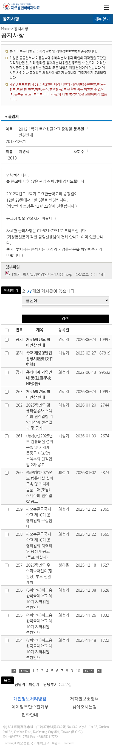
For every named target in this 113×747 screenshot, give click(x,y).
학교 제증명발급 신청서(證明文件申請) (39, 359)
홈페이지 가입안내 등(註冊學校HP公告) (39, 378)
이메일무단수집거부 (30, 707)
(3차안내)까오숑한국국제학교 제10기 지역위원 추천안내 (39, 649)
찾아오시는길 (84, 707)
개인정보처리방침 (29, 699)
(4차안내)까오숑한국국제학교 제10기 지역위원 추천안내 (39, 624)
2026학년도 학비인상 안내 (38, 342)
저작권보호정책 (84, 699)
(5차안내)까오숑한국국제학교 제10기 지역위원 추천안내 (39, 599)
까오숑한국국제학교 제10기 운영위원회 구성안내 (39, 518)
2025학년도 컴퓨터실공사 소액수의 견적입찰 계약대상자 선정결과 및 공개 (39, 416)
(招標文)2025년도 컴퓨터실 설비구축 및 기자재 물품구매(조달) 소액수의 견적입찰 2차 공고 (39, 450)
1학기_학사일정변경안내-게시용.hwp (41, 274)
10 (78, 670)
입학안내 (30, 715)
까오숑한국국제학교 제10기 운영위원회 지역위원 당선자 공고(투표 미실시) (39, 545)
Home (5, 29)
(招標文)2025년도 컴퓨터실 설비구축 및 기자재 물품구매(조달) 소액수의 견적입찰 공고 (39, 487)
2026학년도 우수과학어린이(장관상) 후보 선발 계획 (39, 573)
